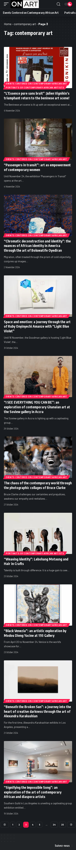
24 (54, 824)
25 (62, 824)
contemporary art (25, 24)
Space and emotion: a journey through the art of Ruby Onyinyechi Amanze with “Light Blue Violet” (37, 326)
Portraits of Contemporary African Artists (35, 87)
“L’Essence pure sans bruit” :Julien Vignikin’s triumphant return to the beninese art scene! (36, 95)
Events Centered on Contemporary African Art (36, 83)
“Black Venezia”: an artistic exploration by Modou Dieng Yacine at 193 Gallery (35, 633)
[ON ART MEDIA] (25, 4)
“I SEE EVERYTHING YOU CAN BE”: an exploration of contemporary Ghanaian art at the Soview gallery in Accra (37, 407)
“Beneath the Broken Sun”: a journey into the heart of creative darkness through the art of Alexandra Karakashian (37, 711)
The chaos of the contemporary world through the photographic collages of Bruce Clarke (38, 485)
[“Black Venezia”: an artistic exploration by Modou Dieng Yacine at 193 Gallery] (38, 605)
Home (7, 24)
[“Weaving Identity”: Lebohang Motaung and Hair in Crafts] (38, 533)
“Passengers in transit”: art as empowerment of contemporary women (37, 167)
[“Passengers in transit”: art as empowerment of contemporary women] (38, 139)
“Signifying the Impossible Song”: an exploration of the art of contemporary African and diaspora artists (32, 792)
